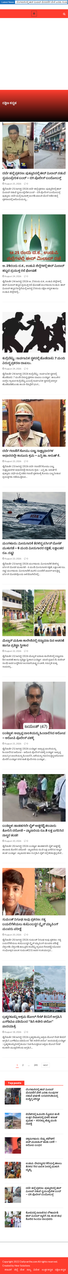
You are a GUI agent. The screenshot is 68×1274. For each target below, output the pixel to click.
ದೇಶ (22, 1269)
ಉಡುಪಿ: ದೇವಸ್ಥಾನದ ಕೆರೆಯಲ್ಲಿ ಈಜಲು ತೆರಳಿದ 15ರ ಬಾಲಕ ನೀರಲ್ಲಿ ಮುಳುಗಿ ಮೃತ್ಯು (44, 1166)
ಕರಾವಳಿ (8, 1269)
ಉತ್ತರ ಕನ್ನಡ (47, 1269)
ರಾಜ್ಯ (29, 1269)
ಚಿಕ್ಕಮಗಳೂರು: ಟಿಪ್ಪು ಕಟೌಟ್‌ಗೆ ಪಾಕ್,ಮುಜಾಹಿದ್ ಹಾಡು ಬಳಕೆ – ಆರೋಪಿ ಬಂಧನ (41, 1142)
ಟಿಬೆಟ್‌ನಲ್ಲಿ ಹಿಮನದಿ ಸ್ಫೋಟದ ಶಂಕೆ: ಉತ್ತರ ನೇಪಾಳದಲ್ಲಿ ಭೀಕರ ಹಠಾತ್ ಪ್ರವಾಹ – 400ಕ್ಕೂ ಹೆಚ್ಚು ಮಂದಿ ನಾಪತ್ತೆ (43, 1119)
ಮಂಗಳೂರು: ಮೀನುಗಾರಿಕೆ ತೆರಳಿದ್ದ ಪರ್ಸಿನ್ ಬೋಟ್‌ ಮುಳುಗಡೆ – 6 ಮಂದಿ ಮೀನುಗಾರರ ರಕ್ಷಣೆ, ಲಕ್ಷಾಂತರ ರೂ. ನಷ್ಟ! (33, 548)
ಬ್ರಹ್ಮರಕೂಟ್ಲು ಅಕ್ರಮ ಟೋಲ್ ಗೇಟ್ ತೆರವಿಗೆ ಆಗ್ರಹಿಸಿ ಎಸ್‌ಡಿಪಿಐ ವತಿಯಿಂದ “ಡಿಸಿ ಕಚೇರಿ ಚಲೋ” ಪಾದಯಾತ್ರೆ (32, 1021)
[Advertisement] (34, 54)
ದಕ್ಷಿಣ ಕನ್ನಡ (11, 167)
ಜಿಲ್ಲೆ (8, 260)
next (45, 1065)
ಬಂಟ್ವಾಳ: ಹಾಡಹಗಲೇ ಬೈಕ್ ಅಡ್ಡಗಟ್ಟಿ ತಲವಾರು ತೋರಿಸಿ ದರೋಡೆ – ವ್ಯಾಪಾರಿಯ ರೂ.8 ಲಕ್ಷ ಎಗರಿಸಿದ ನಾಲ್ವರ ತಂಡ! (33, 830)
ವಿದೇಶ (36, 1269)
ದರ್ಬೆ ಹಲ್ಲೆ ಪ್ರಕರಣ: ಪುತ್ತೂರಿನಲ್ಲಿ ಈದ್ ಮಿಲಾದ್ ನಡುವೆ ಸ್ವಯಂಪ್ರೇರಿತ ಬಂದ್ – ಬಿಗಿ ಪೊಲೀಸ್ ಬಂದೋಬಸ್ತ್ (43, 1191)
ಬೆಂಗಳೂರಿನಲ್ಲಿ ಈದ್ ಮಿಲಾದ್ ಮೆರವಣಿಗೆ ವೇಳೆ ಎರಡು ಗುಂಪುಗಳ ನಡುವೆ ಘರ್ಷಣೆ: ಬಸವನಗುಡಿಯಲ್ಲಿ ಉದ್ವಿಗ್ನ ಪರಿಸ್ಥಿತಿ (42, 1094)
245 (36, 1065)
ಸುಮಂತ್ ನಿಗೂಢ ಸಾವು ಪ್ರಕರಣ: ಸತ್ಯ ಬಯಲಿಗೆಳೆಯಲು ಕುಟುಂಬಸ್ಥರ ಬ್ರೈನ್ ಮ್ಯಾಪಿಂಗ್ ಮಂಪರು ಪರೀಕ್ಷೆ (30, 924)
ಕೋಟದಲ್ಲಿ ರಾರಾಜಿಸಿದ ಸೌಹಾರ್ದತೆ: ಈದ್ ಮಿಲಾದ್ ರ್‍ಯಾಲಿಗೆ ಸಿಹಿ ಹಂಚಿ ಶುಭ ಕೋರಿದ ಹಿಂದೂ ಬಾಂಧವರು (44, 1216)
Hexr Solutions (22, 1265)
